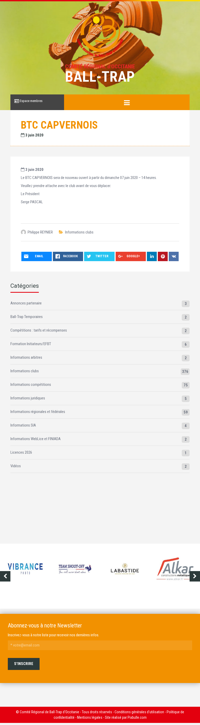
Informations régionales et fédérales (37, 411)
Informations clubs (79, 232)
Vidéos (15, 466)
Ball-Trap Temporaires (26, 316)
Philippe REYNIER (40, 232)
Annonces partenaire (26, 303)
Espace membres (30, 101)
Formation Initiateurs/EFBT (30, 343)
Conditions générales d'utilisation (139, 712)
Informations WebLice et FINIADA (35, 438)
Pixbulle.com (137, 717)
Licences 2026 (21, 452)
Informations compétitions (30, 384)
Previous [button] (5, 576)
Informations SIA (23, 425)
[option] (25, 573)
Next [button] (195, 576)
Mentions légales (89, 717)
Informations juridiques (27, 398)
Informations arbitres (26, 357)
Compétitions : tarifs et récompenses (38, 330)
